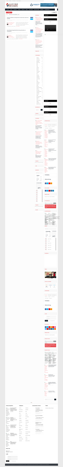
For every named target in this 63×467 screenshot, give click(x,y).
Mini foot (38, 86)
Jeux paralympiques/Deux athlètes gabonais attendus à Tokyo (38, 156)
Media (37, 85)
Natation (27, 429)
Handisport (38, 76)
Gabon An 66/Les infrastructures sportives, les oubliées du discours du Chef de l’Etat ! (38, 23)
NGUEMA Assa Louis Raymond (38, 423)
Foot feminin (25, 32)
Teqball (37, 101)
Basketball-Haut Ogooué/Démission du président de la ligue (51, 375)
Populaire (49, 126)
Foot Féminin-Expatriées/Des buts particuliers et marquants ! (16, 31)
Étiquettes (46, 126)
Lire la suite (18, 26)
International (38, 78)
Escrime (20, 416)
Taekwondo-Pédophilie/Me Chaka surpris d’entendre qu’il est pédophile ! (38, 146)
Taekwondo (38, 97)
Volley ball (23, 9)
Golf (37, 73)
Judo (19, 423)
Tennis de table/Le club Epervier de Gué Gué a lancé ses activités (17, 18)
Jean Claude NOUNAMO (12, 32)
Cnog (37, 66)
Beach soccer (38, 62)
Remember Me (52, 320)
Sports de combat (36, 9)
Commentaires (46, 128)
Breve (20, 413)
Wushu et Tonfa (28, 440)
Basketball (15, 9)
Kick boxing (38, 82)
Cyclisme (38, 67)
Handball (19, 9)
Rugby (27, 9)
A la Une (23, 32)
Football (11, 9)
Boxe (37, 63)
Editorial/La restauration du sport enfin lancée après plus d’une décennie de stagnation (39, 46)
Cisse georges (37, 429)
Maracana (38, 83)
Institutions (41, 9)
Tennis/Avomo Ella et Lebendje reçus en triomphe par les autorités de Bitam (38, 137)
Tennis (26, 437)
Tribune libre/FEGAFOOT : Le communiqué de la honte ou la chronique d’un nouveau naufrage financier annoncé (39, 35)
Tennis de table (38, 100)
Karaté (37, 81)
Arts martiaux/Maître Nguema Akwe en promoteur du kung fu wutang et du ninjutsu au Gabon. (38, 127)
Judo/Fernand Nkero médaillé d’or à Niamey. (51, 391)
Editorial (38, 68)
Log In (46, 320)
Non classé (38, 90)
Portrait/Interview (47, 9)
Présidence (38, 92)
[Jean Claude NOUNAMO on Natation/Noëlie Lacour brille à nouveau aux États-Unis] (33, 416)
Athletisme (38, 58)
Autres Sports (31, 9)
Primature (27, 433)
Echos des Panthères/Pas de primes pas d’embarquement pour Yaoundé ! (52, 141)
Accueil (8, 9)
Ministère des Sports (39, 87)
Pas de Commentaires (9, 20)
